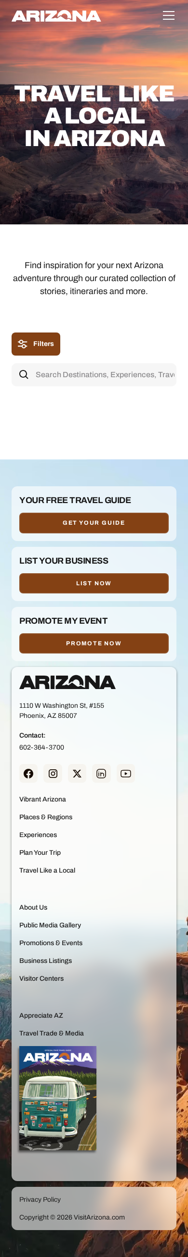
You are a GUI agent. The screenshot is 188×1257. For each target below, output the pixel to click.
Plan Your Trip (40, 852)
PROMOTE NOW (94, 643)
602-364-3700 (41, 747)
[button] (166, 15)
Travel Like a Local (47, 870)
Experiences (38, 834)
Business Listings (45, 960)
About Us (33, 907)
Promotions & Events (50, 943)
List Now (94, 583)
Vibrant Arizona (42, 799)
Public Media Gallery (50, 925)
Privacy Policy (40, 1199)
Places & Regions (45, 817)
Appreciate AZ (41, 1015)
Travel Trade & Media (51, 1033)
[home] (56, 15)
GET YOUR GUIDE (94, 522)
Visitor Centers (41, 978)
